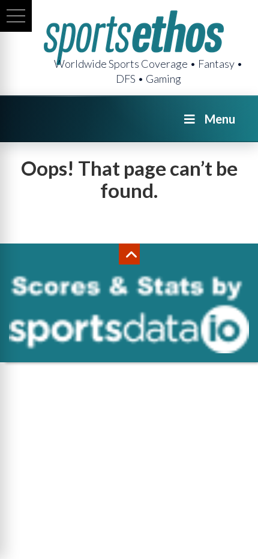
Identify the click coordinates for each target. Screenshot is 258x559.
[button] (16, 16)
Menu (220, 119)
